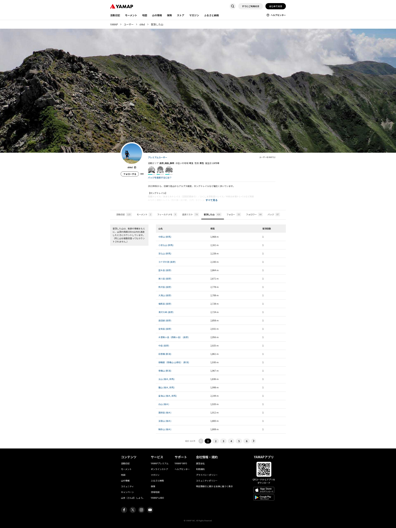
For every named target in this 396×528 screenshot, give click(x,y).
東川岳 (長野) (164, 278)
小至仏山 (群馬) (165, 245)
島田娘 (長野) (164, 320)
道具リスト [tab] (190, 214)
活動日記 (115, 15)
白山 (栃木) (163, 404)
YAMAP (114, 24)
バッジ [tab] (273, 214)
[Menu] (142, 174)
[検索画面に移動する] (233, 6)
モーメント (131, 15)
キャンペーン (127, 492)
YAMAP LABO (157, 497)
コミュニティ (127, 486)
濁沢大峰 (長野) (165, 312)
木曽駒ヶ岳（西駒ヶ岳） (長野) (173, 337)
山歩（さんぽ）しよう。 (133, 497)
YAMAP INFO (181, 463)
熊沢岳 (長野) (164, 286)
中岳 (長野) (163, 345)
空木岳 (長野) (164, 270)
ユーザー (129, 24)
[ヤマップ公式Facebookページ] (124, 510)
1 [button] (208, 441)
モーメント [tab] (144, 214)
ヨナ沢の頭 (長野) (167, 261)
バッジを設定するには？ (160, 177)
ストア (180, 15)
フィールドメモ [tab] (166, 214)
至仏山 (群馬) (164, 253)
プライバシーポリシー (207, 474)
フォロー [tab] (233, 214)
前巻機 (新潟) (164, 353)
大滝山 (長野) (164, 295)
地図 (144, 15)
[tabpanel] (198, 334)
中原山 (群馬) (164, 236)
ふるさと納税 (211, 15)
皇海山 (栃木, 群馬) (167, 395)
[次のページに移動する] (253, 441)
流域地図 (155, 492)
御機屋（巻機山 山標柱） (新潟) (173, 362)
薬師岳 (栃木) (164, 412)
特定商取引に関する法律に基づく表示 (214, 486)
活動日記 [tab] (123, 214)
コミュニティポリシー (206, 480)
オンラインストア (159, 469)
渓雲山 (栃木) (164, 420)
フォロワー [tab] (253, 214)
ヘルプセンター (278, 15)
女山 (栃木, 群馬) (166, 379)
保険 (169, 15)
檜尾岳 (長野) (164, 303)
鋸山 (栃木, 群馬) (166, 387)
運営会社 (200, 463)
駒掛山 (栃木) (164, 429)
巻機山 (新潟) (164, 370)
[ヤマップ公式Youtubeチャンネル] (150, 510)
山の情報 (157, 15)
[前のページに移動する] (200, 441)
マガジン (194, 15)
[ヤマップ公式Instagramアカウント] (141, 510)
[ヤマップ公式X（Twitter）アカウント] (133, 510)
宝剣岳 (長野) (164, 328)
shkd (142, 24)
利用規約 (200, 469)
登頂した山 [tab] (212, 214)
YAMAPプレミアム (159, 463)
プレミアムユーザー (157, 157)
